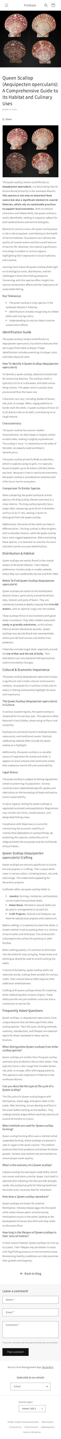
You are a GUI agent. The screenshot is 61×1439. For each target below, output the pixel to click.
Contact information (32, 1432)
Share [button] (9, 119)
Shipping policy (48, 1427)
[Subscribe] (46, 1386)
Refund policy (47, 1422)
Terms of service (31, 1427)
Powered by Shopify (30, 1422)
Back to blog (33, 1273)
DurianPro (47, 1367)
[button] (6, 5)
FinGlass (18, 1422)
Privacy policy (15, 1427)
